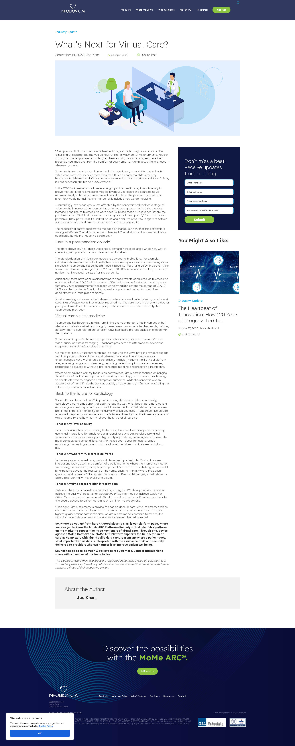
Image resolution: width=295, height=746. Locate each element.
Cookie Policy (46, 726)
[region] (40, 726)
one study (98, 302)
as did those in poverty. (110, 265)
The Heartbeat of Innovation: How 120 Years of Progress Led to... (208, 314)
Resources (202, 9)
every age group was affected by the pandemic (104, 205)
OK (40, 733)
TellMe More (147, 671)
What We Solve (144, 9)
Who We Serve (166, 9)
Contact (221, 9)
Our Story (185, 9)
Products (126, 9)
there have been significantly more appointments (101, 278)
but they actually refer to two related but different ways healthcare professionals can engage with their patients (112, 329)
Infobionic (72, 8)
